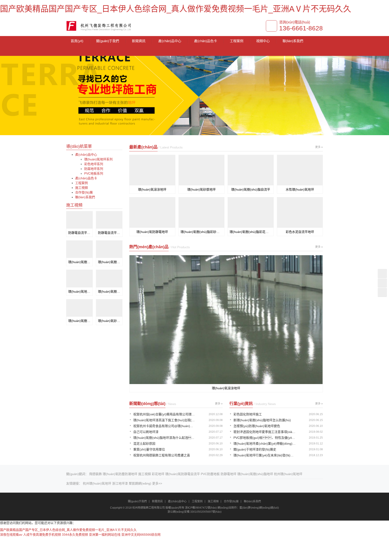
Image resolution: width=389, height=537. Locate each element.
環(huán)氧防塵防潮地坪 (120, 474)
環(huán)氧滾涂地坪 (152, 189)
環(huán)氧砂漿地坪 (201, 189)
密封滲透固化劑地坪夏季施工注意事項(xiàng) (264, 432)
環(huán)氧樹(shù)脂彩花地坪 (251, 232)
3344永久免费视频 (75, 534)
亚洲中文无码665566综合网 (141, 534)
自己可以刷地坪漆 (145, 432)
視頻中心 (263, 41)
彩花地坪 (158, 474)
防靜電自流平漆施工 (79, 232)
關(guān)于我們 (107, 41)
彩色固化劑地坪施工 (247, 414)
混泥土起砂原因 (144, 443)
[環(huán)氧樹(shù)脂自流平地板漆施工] (79, 308)
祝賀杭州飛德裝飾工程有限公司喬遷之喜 (161, 455)
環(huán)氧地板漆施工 (79, 291)
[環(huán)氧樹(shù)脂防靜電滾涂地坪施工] (79, 249)
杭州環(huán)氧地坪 (288, 474)
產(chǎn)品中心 (169, 41)
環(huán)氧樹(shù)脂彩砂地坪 (202, 232)
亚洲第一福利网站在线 (104, 534)
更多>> (157, 483)
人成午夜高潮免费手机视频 (42, 534)
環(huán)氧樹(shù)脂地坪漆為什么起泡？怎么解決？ (164, 437)
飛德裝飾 (95, 474)
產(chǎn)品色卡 (205, 41)
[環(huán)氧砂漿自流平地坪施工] (109, 308)
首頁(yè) (77, 41)
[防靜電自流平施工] (109, 220)
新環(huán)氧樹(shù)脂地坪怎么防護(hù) (262, 420)
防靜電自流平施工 (109, 232)
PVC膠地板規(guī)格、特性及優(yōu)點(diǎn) (264, 437)
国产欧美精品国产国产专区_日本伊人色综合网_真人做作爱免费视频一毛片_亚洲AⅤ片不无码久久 (175, 9)
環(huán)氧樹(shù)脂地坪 (255, 474)
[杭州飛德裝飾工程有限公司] (99, 25)
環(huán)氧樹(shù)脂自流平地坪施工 (109, 262)
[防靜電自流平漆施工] (79, 220)
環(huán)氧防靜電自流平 (182, 474)
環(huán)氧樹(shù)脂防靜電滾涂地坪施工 (79, 262)
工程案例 (236, 41)
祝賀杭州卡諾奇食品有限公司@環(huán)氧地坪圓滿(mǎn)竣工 (164, 426)
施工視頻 (81, 187)
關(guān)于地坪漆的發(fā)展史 (254, 449)
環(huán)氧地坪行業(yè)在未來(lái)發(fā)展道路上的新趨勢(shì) (264, 455)
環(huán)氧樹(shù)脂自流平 (250, 189)
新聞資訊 (138, 41)
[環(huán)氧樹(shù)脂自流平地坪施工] (109, 249)
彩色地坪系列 (93, 164)
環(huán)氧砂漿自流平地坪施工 (109, 321)
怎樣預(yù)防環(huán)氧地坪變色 (256, 426)
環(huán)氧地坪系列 (98, 159)
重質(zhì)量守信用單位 (149, 449)
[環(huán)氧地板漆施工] (79, 278)
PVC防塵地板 (210, 474)
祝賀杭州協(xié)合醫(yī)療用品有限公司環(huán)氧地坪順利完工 (164, 414)
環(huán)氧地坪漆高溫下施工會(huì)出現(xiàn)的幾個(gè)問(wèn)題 (164, 420)
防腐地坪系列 (93, 169)
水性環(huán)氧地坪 (300, 189)
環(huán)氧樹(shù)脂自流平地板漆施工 (79, 321)
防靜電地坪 (228, 474)
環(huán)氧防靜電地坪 (152, 232)
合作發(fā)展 (84, 192)
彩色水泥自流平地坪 (300, 232)
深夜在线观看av (11, 534)
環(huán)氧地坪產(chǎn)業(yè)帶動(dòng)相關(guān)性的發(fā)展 (264, 443)
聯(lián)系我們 (293, 41)
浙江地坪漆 (120, 483)
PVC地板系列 (93, 173)
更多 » (319, 147)
